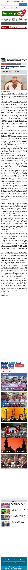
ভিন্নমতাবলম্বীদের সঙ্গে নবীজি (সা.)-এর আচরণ (13, 451)
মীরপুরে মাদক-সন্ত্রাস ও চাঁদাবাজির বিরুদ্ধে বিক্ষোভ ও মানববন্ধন (14, 389)
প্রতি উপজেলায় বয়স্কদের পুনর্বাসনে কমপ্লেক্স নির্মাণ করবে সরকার (14, 404)
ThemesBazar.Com (19, 568)
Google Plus (20, 365)
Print (12, 368)
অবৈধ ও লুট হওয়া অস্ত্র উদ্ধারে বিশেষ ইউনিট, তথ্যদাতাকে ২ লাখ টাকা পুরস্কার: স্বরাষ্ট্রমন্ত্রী (13, 466)
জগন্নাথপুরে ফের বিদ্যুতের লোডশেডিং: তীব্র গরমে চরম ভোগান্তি (14, 419)
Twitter (12, 362)
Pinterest (5, 368)
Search (23, 4)
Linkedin (5, 365)
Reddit (12, 365)
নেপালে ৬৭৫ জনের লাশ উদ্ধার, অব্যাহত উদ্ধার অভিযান (13, 435)
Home (4, 64)
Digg (19, 362)
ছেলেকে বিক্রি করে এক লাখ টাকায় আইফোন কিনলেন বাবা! (18, 510)
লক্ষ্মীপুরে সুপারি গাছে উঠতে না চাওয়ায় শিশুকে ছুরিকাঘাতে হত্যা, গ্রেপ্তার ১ (18, 522)
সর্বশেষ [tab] (14, 499)
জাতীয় (10, 64)
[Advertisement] (14, 44)
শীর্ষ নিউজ (18, 64)
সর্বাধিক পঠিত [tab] (14, 501)
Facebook (4, 362)
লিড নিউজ (14, 64)
